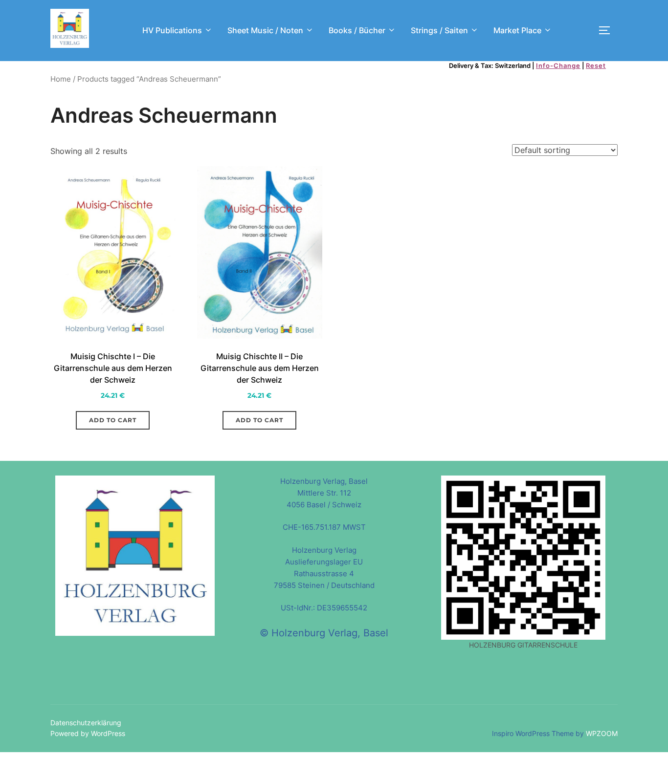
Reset (596, 65)
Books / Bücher (357, 30)
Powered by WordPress (87, 733)
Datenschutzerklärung (85, 722)
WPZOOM (602, 733)
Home (60, 79)
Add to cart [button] (112, 420)
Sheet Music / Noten (265, 30)
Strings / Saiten (439, 30)
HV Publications (172, 30)
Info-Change (558, 65)
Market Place (517, 30)
